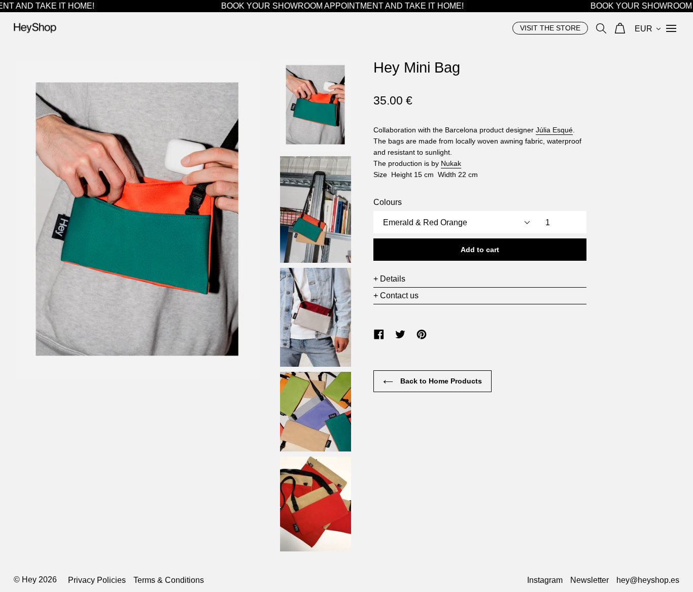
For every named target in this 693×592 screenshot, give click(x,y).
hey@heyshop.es (647, 580)
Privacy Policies (97, 580)
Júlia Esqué (554, 130)
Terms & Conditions (168, 580)
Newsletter (589, 580)
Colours (387, 202)
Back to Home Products (440, 381)
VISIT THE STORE (550, 28)
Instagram (545, 580)
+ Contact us (396, 295)
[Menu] (671, 27)
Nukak (451, 163)
